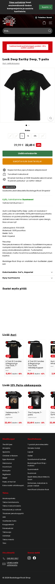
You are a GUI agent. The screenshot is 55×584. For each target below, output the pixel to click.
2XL (35, 136)
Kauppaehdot (8, 524)
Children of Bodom (10, 456)
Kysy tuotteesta (11, 277)
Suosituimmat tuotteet (37, 459)
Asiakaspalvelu (8, 498)
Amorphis (6, 448)
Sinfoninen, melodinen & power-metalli (37, 484)
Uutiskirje (6, 536)
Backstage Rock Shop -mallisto (37, 464)
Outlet (30, 456)
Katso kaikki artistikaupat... (13, 485)
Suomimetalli (33, 469)
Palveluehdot (7, 528)
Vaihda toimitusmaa (12, 203)
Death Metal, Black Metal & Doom (38, 478)
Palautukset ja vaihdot (11, 509)
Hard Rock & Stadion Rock (38, 489)
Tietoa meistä (8, 539)
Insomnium (7, 467)
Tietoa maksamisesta (11, 506)
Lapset (30, 452)
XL (28, 136)
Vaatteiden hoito (9, 521)
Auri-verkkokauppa (11, 63)
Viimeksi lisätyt (34, 448)
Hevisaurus (7, 463)
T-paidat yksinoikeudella (38, 444)
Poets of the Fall (9, 482)
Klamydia (6, 470)
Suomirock (32, 473)
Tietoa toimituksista (10, 502)
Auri (13, 334)
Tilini (4, 543)
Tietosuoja (6, 532)
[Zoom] (50, 118)
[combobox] (27, 31)
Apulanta (6, 452)
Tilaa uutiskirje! (17, 2)
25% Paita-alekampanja (25, 385)
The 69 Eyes (7, 444)
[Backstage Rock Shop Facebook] (34, 558)
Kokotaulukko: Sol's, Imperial (17, 272)
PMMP (4, 478)
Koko (27, 130)
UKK (4, 517)
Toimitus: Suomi (45, 17)
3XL (42, 136)
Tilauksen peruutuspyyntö (13, 513)
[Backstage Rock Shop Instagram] (29, 558)
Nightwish (6, 474)
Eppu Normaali (8, 459)
